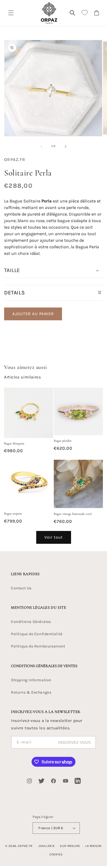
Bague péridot (63, 441)
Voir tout (53, 537)
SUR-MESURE (70, 846)
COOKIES (56, 854)
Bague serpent (13, 513)
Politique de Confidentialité (37, 634)
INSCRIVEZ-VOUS (74, 742)
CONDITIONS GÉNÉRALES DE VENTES (44, 666)
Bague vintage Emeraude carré (73, 514)
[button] (11, 13)
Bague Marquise (14, 443)
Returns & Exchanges (31, 692)
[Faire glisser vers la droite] (66, 147)
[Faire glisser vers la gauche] (41, 147)
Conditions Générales (31, 621)
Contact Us (21, 588)
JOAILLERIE (46, 846)
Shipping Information (31, 680)
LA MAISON (93, 846)
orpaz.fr (25, 846)
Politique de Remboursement (38, 646)
